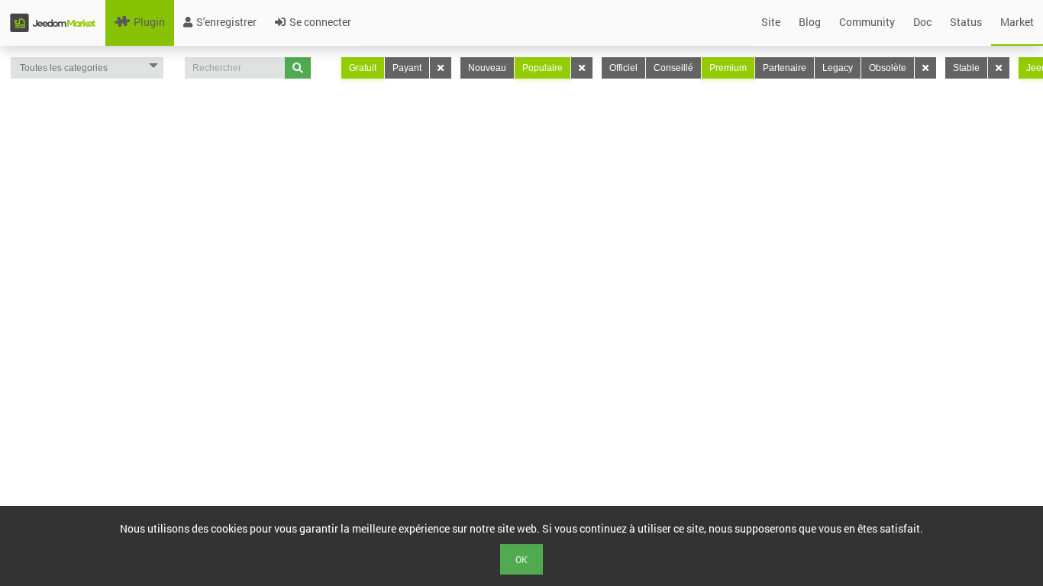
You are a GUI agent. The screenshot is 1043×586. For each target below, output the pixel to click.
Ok (521, 559)
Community (867, 21)
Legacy (837, 68)
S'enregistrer (226, 21)
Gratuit (362, 68)
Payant (406, 68)
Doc (922, 21)
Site (770, 21)
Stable (966, 68)
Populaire (542, 68)
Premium (728, 68)
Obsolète (887, 68)
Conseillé (673, 68)
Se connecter (320, 21)
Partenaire (784, 68)
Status (966, 21)
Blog (810, 21)
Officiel (623, 68)
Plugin (149, 21)
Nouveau (487, 68)
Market (1017, 21)
